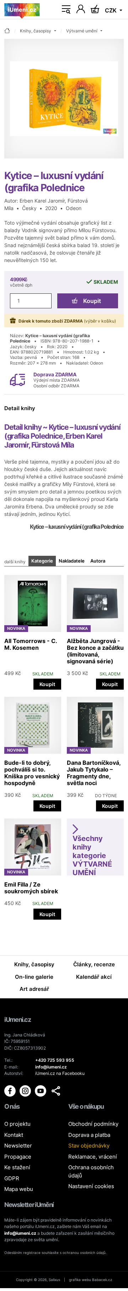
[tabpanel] (64, 745)
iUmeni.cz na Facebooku (60, 1073)
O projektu (17, 1123)
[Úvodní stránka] (22, 9)
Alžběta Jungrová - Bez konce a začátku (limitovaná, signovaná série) (95, 651)
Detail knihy (19, 408)
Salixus (54, 1279)
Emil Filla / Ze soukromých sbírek (31, 888)
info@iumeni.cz (20, 1233)
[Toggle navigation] (66, 10)
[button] (56, 1091)
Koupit (92, 300)
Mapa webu (18, 1189)
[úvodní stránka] (7, 31)
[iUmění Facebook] (10, 1090)
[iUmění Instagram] (26, 1090)
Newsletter (18, 1145)
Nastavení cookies (91, 1186)
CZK (111, 10)
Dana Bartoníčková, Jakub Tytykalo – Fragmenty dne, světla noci (94, 773)
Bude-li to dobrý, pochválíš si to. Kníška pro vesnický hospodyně (32, 773)
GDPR (11, 1178)
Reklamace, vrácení (92, 1156)
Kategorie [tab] (42, 561)
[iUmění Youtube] (41, 1090)
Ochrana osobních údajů (91, 1171)
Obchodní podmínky (93, 1123)
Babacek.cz (102, 1279)
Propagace (17, 1156)
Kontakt (13, 1134)
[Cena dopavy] (17, 379)
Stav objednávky (89, 1145)
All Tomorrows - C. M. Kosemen (30, 644)
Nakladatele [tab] (72, 561)
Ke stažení (17, 1167)
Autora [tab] (97, 561)
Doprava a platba (89, 1134)
